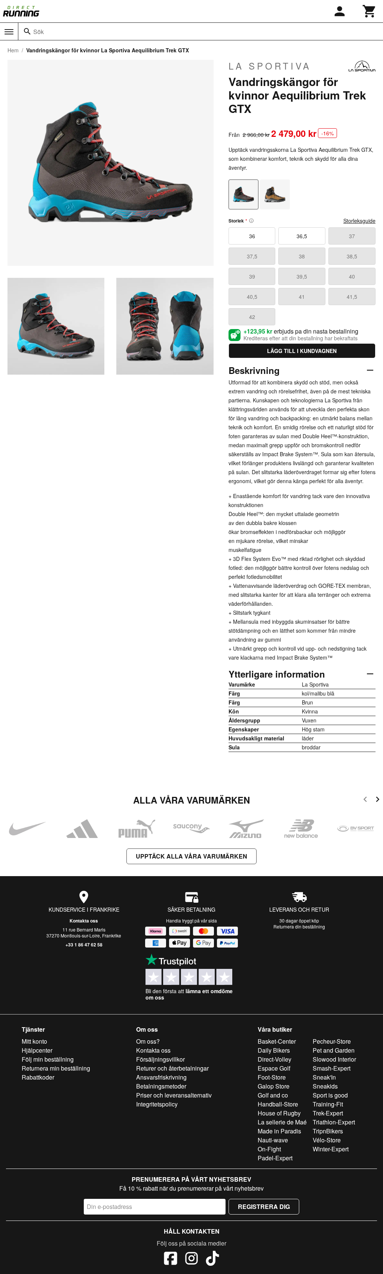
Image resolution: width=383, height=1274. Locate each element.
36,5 (302, 236)
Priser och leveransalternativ (174, 1095)
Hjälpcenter (37, 1050)
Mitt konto (34, 1041)
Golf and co (273, 1095)
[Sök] (27, 31)
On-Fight (269, 1149)
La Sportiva (270, 66)
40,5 (252, 296)
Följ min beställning (48, 1059)
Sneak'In (324, 1077)
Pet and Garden (334, 1050)
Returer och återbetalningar (172, 1068)
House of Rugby (279, 1113)
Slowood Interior (334, 1059)
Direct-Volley (274, 1059)
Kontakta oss (84, 921)
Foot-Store (272, 1077)
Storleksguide (359, 220)
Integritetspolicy (157, 1104)
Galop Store (273, 1086)
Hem (13, 50)
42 (252, 316)
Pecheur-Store (332, 1041)
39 (252, 276)
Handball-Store (278, 1104)
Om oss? (148, 1041)
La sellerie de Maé (282, 1122)
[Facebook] (170, 1259)
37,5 (252, 256)
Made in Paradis (279, 1131)
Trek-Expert (328, 1113)
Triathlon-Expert (334, 1122)
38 (302, 256)
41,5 (352, 296)
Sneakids (325, 1086)
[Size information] (251, 220)
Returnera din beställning (299, 926)
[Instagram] (191, 1259)
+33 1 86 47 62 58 (83, 944)
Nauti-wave (273, 1140)
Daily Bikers (274, 1050)
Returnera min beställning (56, 1068)
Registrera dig (264, 1206)
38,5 (352, 256)
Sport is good (330, 1095)
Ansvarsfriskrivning (161, 1077)
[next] (377, 800)
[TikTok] (212, 1259)
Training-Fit (328, 1104)
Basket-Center (277, 1041)
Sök (38, 31)
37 (352, 236)
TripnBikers (328, 1131)
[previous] (365, 800)
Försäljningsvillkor (160, 1059)
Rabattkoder (38, 1077)
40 (352, 276)
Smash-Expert (331, 1068)
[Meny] (9, 32)
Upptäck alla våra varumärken (191, 856)
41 (302, 296)
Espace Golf (274, 1068)
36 (252, 236)
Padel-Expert (275, 1158)
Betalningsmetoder (161, 1086)
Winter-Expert (331, 1149)
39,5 (302, 276)
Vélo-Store (327, 1140)
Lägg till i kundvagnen (302, 350)
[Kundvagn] (369, 11)
